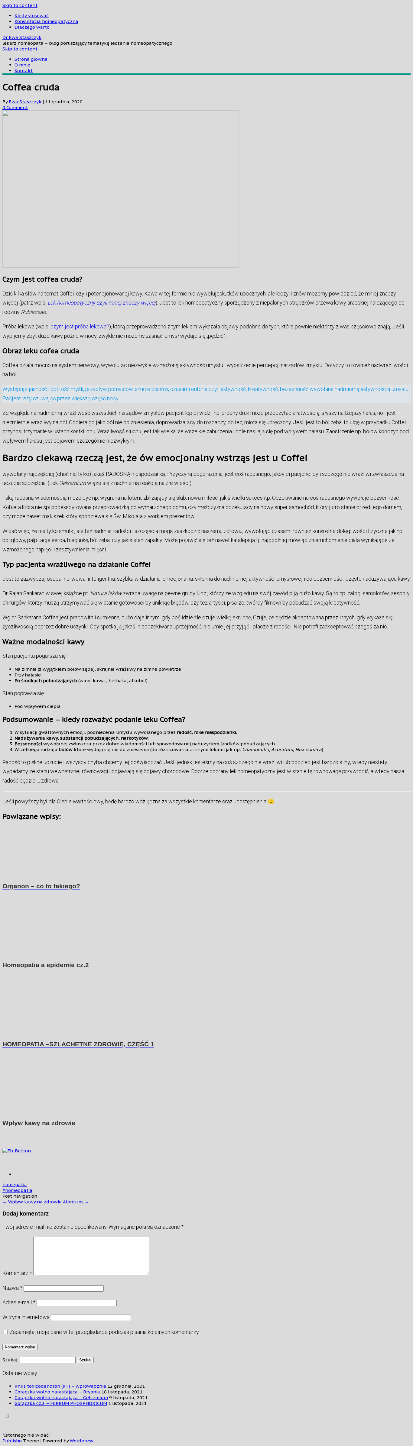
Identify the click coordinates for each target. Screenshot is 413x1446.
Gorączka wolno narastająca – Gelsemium (61, 1397)
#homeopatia (17, 1190)
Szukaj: (10, 1360)
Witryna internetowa (26, 1317)
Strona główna (31, 59)
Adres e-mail (18, 1302)
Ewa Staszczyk (25, 102)
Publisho (12, 1441)
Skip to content (19, 5)
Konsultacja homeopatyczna (46, 21)
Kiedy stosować (32, 15)
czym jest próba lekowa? (79, 326)
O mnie (22, 65)
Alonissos (76, 1202)
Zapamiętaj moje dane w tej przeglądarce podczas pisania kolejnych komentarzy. (105, 1332)
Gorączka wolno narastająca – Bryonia (57, 1392)
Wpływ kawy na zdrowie (32, 1202)
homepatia (14, 1184)
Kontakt (24, 70)
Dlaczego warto (32, 27)
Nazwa (12, 1288)
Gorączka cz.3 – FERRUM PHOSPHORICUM (61, 1403)
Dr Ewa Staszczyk (21, 37)
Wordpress (81, 1441)
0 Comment (15, 107)
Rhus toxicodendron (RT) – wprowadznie (60, 1386)
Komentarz (17, 1273)
